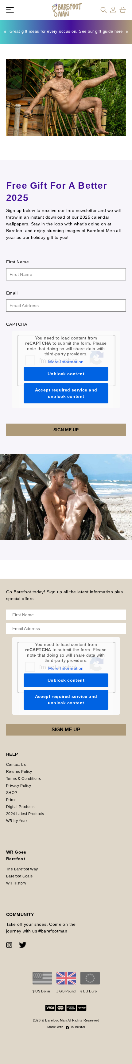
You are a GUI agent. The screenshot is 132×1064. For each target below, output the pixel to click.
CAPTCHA (16, 324)
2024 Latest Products (25, 814)
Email (11, 293)
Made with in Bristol (66, 1027)
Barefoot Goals (19, 876)
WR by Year (16, 821)
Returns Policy (19, 771)
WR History (16, 883)
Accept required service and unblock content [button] (66, 393)
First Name (17, 261)
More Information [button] (65, 361)
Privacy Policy (18, 786)
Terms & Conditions (23, 779)
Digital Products (20, 807)
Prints (11, 800)
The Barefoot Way (22, 869)
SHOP (11, 793)
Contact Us (16, 764)
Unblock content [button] (66, 373)
